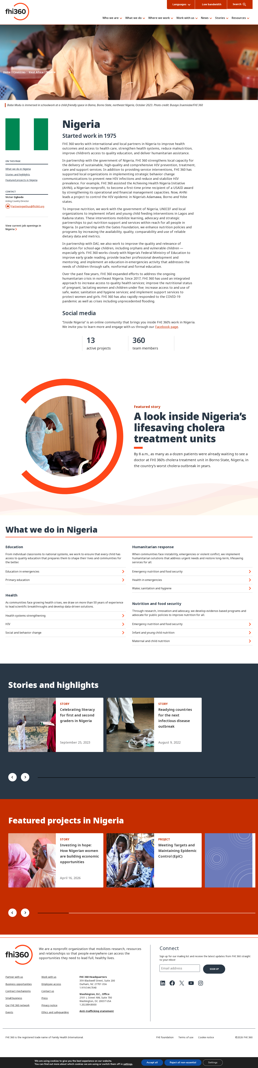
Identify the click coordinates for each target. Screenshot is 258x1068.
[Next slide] (25, 777)
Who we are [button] (110, 18)
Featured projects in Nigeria (21, 180)
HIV (7, 624)
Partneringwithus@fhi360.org (27, 206)
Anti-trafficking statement (97, 1011)
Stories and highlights (17, 174)
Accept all (152, 1062)
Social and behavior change (23, 632)
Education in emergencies (22, 571)
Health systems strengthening (25, 616)
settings (127, 1064)
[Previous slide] (12, 777)
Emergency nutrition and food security (157, 571)
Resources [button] (239, 18)
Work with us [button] (185, 18)
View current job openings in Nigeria (23, 227)
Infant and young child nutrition (153, 632)
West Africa (36, 72)
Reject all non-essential (183, 1062)
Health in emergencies (147, 580)
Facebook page (166, 327)
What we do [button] (133, 18)
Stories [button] (220, 18)
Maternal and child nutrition (151, 641)
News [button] (205, 18)
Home (7, 72)
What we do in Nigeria (18, 169)
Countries (19, 72)
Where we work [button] (159, 18)
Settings (212, 1062)
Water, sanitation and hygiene (151, 588)
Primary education (17, 580)
